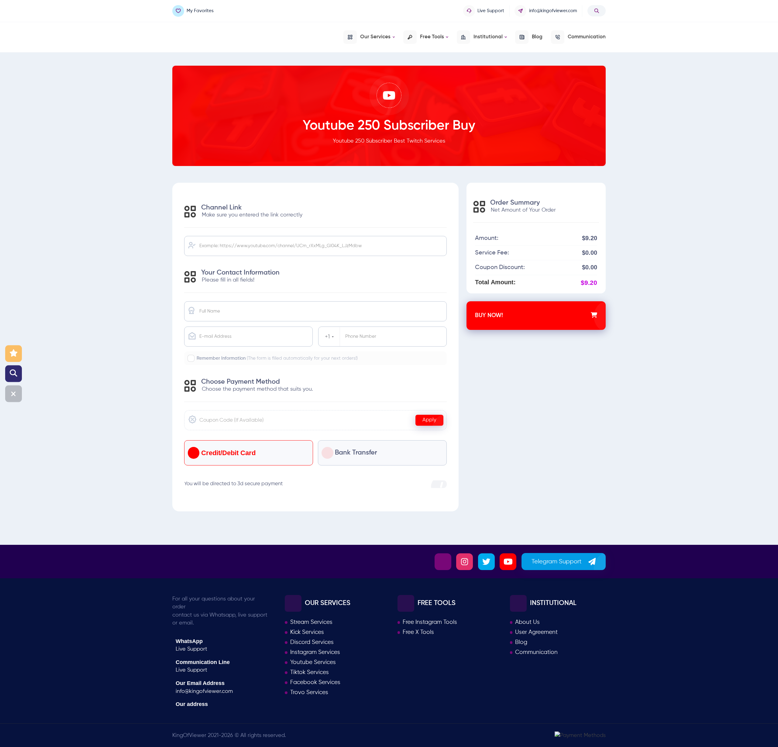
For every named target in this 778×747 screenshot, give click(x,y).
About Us (527, 622)
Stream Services (311, 622)
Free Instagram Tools (430, 622)
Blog (537, 37)
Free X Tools (418, 632)
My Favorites (200, 11)
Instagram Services (315, 652)
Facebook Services (315, 682)
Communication (587, 37)
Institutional (488, 37)
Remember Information (277, 358)
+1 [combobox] (327, 337)
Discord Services (312, 642)
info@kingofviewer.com (553, 11)
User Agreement (536, 632)
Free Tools (432, 37)
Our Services (375, 37)
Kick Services (307, 632)
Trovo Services (309, 692)
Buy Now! (489, 315)
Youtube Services (313, 662)
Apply (429, 420)
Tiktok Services (309, 672)
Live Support (490, 11)
